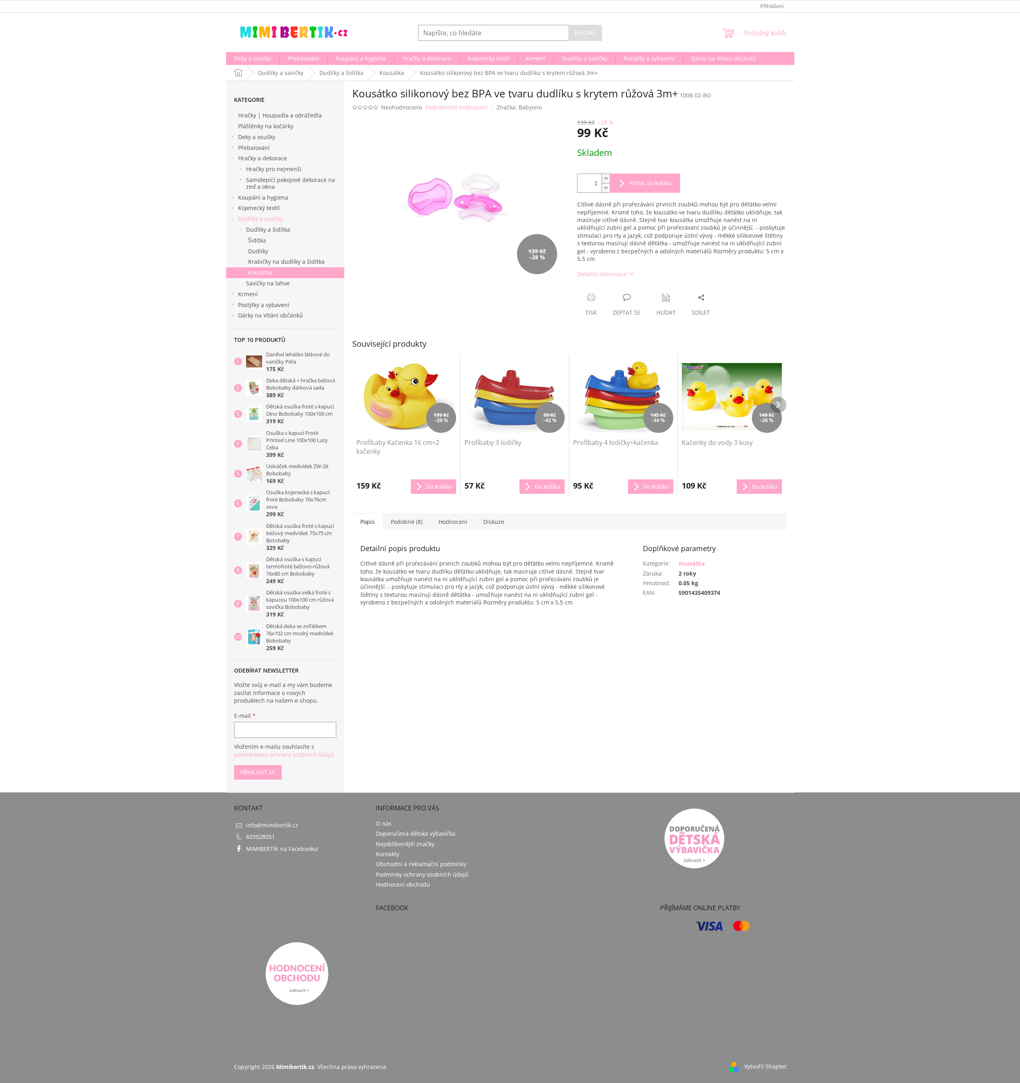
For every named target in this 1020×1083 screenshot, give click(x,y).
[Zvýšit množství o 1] (606, 178)
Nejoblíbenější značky (405, 844)
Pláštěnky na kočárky (265, 126)
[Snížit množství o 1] (606, 187)
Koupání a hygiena (263, 197)
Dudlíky (258, 251)
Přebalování (254, 148)
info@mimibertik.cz (272, 825)
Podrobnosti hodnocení (456, 107)
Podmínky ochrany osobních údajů (422, 874)
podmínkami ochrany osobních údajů (284, 754)
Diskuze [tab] (493, 521)
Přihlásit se (257, 772)
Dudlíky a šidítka (268, 229)
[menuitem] (252, 58)
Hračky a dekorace (262, 158)
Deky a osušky (256, 137)
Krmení (248, 294)
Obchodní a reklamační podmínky (421, 864)
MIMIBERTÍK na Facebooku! (282, 849)
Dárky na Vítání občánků (270, 315)
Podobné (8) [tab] (406, 521)
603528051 (260, 837)
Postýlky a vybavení (263, 305)
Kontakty (387, 854)
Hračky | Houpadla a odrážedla (280, 115)
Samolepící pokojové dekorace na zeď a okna (290, 183)
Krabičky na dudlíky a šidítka (286, 261)
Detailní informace (602, 274)
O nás (384, 823)
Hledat (585, 32)
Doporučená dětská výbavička (415, 833)
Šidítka (257, 240)
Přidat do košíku (650, 183)
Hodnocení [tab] (452, 521)
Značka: (519, 107)
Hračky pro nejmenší (273, 169)
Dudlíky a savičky (260, 218)
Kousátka (260, 272)
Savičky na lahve (268, 283)
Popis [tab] (367, 521)
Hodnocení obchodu (403, 884)
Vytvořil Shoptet (765, 1066)
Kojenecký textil (259, 208)
